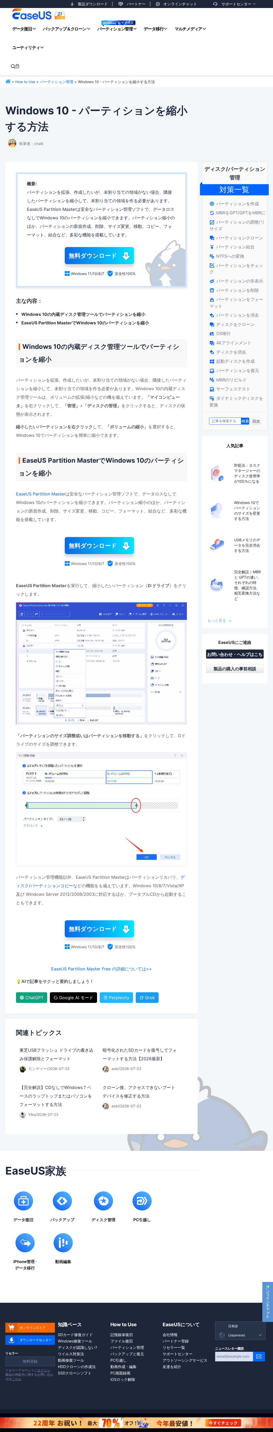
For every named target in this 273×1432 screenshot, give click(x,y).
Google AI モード (76, 997)
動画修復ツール (71, 1360)
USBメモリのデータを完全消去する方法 (247, 545)
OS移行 (220, 333)
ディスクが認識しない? (77, 1347)
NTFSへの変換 (227, 256)
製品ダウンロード (93, 4)
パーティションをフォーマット (236, 303)
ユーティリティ (26, 47)
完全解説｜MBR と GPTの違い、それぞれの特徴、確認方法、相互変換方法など (247, 585)
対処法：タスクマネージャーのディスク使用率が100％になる (247, 473)
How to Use (25, 81)
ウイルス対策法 (71, 1354)
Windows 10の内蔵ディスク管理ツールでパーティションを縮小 (83, 314)
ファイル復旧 (121, 1341)
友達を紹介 (172, 1366)
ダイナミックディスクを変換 (236, 402)
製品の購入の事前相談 (235, 668)
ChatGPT (34, 997)
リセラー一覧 (174, 1347)
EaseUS (38, 14)
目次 (256, 421)
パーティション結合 (232, 246)
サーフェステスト (230, 389)
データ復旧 (22, 28)
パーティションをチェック (236, 269)
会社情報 (170, 1334)
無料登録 (30, 1361)
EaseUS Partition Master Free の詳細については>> (101, 968)
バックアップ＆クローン (64, 28)
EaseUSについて (181, 1324)
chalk (38, 143)
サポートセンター (236, 4)
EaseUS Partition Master (40, 494)
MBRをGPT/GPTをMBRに (238, 212)
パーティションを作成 (234, 203)
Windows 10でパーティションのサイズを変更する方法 (247, 510)
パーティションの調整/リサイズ (237, 225)
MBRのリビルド (228, 379)
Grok (150, 997)
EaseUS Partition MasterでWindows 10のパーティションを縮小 (85, 322)
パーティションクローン (236, 237)
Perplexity (119, 997)
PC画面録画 (120, 1373)
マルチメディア (188, 28)
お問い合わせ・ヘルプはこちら (235, 655)
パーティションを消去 (234, 315)
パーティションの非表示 (236, 281)
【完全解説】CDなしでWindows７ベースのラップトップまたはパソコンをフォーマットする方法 (55, 1096)
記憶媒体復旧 (121, 1334)
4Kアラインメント (230, 342)
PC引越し (118, 1360)
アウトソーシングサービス (185, 1360)
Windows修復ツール (75, 1341)
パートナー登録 (176, 1341)
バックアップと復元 (127, 1354)
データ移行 (153, 28)
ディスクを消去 (228, 352)
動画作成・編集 (123, 1366)
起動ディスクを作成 (232, 361)
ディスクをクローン (232, 324)
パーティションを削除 (234, 290)
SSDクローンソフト (74, 1373)
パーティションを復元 (234, 370)
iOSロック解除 (122, 1379)
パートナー (136, 4)
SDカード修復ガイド (75, 1334)
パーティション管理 (115, 28)
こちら (16, 1379)
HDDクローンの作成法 (77, 1366)
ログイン (43, 1370)
